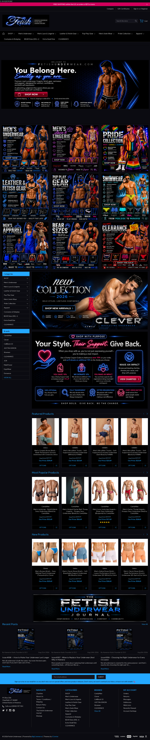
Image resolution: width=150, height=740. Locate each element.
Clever (6, 340)
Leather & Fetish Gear (68, 33)
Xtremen (7, 352)
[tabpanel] (90, 300)
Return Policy (41, 705)
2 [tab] (87, 326)
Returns (126, 696)
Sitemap (39, 716)
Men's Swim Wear (106, 33)
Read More (6, 666)
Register (144, 9)
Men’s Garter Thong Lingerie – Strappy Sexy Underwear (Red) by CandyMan (134, 511)
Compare (110, 9)
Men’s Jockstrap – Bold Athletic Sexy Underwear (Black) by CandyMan (46, 511)
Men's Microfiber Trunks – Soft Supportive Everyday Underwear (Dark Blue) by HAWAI (104, 452)
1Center (55, 736)
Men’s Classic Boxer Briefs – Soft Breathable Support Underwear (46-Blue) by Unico (75, 573)
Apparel (139, 33)
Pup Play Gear (88, 33)
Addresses (127, 702)
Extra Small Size (49, 39)
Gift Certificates (124, 9)
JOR (5, 361)
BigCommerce (37, 736)
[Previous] (36, 300)
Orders (126, 693)
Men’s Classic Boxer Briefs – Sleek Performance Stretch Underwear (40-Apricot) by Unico (134, 573)
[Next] (143, 300)
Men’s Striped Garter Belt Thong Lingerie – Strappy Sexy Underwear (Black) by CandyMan (75, 511)
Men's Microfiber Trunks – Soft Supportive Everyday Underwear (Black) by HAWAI (134, 452)
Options (42, 465)
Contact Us (40, 708)
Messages (127, 699)
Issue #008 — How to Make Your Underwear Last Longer (25, 657)
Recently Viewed (129, 708)
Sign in (136, 9)
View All (7, 377)
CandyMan (8, 335)
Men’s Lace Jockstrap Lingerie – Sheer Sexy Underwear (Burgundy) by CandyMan (105, 511)
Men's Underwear (25, 33)
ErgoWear (7, 369)
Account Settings (129, 711)
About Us (39, 696)
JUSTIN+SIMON (10, 348)
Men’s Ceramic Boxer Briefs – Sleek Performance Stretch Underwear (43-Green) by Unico (45, 452)
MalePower (8, 365)
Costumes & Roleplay (12, 39)
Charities (39, 693)
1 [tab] (85, 326)
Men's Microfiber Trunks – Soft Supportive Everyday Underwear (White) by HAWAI (75, 452)
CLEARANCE (63, 39)
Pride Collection (124, 33)
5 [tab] (94, 326)
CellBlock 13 (8, 344)
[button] (25, 148)
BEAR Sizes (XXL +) (31, 39)
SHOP (10, 33)
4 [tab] (91, 326)
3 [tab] (89, 326)
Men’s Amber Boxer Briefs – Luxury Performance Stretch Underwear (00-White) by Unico (105, 573)
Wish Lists (127, 705)
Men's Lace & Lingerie (45, 33)
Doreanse (7, 373)
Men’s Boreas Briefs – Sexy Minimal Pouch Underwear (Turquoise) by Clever (45, 573)
